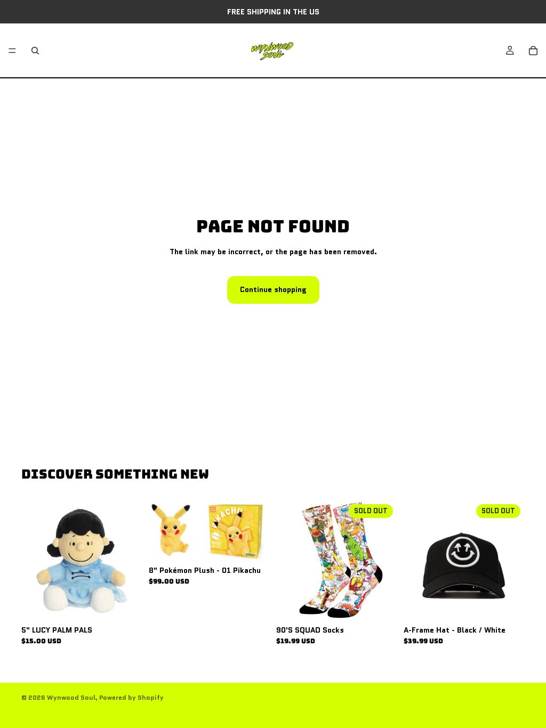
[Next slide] (513, 560)
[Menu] (12, 50)
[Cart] (533, 50)
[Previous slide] (415, 560)
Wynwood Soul (71, 697)
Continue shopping (273, 289)
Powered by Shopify (131, 697)
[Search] (35, 50)
